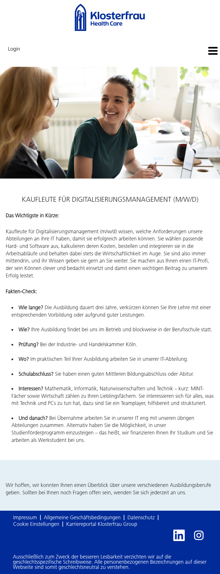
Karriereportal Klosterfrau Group (101, 524)
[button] (183, 51)
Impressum (25, 517)
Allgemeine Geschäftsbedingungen (82, 517)
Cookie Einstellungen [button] (36, 524)
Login (14, 49)
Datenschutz (141, 517)
